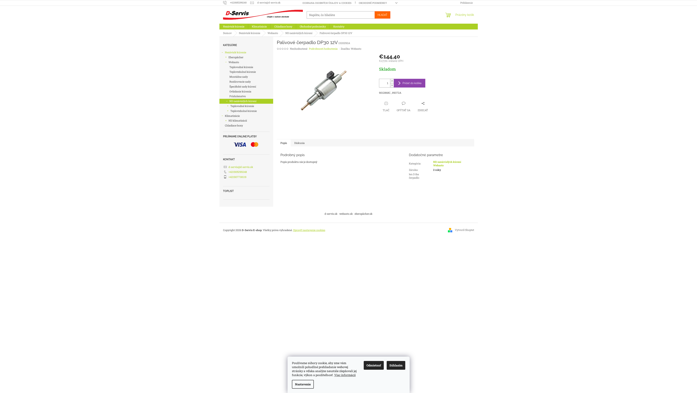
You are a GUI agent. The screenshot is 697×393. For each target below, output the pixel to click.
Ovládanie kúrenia (240, 91)
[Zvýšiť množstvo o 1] (392, 81)
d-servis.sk (331, 213)
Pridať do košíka (412, 83)
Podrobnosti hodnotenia (323, 48)
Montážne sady (238, 76)
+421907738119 (237, 177)
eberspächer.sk (363, 213)
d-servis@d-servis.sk (241, 167)
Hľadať (382, 14)
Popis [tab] (283, 143)
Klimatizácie (232, 116)
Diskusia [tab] (299, 143)
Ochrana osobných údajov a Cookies (327, 3)
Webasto (234, 62)
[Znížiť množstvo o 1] (392, 85)
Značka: (351, 48)
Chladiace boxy (234, 125)
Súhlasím (396, 365)
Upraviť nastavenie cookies (309, 230)
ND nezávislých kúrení (242, 101)
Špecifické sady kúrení (242, 86)
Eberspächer (236, 57)
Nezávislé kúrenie (235, 52)
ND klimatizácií (238, 120)
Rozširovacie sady (240, 81)
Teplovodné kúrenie (241, 67)
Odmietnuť (373, 365)
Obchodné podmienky (373, 3)
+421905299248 (238, 172)
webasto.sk (346, 213)
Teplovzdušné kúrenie (242, 72)
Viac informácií (345, 375)
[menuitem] (233, 26)
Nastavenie (303, 384)
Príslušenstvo (237, 96)
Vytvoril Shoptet (464, 230)
